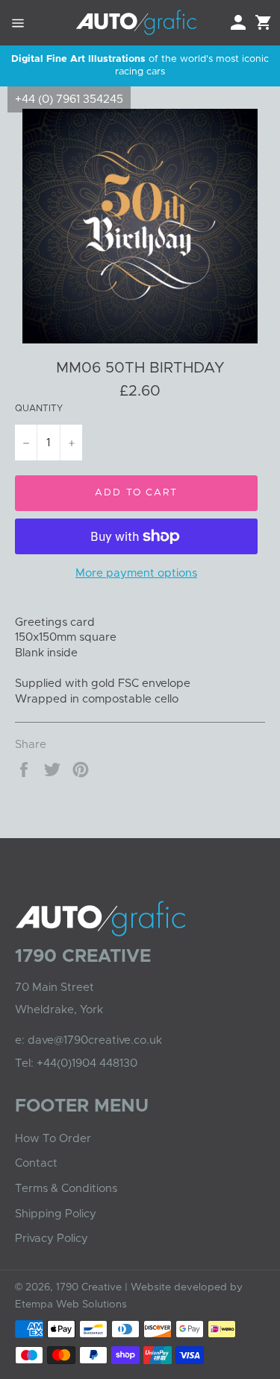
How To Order (53, 1138)
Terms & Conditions (66, 1188)
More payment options (136, 573)
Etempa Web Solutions (71, 1304)
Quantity (39, 408)
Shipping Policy (55, 1214)
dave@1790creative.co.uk (95, 1040)
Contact (36, 1163)
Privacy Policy (51, 1238)
